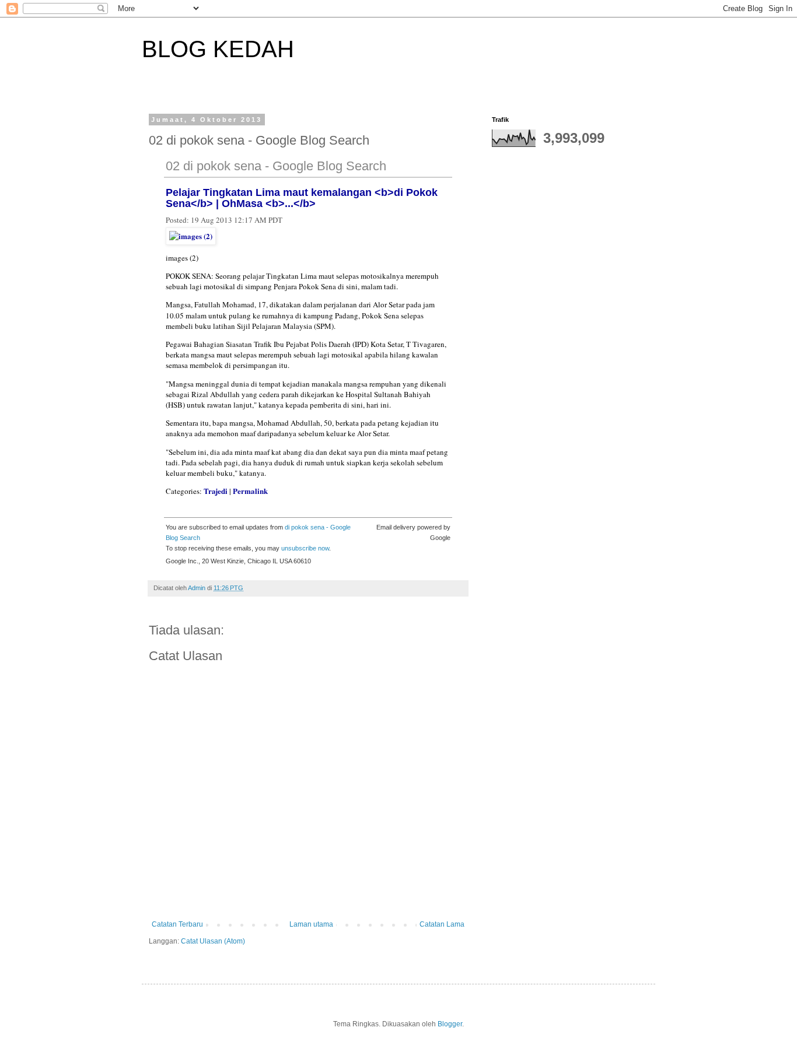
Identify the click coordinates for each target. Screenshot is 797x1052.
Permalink (250, 490)
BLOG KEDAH (218, 49)
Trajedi (216, 490)
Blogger (450, 1024)
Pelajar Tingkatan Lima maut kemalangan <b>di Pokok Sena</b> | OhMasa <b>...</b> (302, 198)
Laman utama (311, 924)
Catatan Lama (442, 924)
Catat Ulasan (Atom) (213, 941)
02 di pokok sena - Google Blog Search (276, 166)
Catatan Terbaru (177, 924)
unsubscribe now (305, 548)
